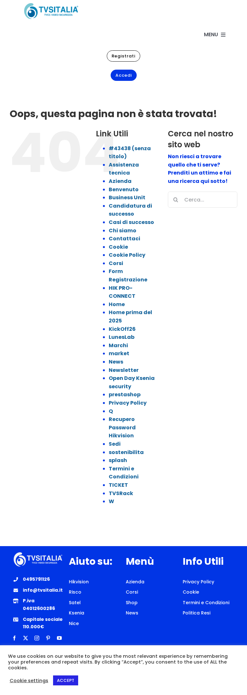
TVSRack (121, 493)
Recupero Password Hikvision (122, 427)
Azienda (120, 181)
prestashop (125, 394)
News (116, 361)
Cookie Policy (127, 255)
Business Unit (127, 197)
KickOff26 (122, 329)
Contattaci (124, 238)
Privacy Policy (128, 403)
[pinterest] (48, 638)
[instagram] (36, 638)
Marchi (118, 345)
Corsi (116, 263)
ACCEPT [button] (65, 680)
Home (117, 304)
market (119, 353)
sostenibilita (126, 452)
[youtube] (59, 638)
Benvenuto (124, 189)
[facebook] (14, 638)
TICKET (118, 485)
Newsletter (124, 370)
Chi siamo (122, 230)
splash (118, 460)
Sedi (115, 444)
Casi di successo (131, 222)
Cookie (118, 247)
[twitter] (25, 638)
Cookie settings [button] (29, 680)
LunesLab (121, 337)
